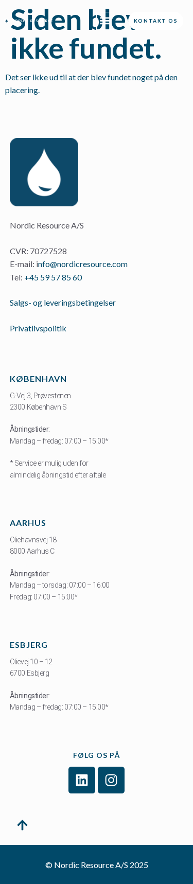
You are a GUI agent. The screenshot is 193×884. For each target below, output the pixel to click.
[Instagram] (111, 780)
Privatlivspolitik (38, 328)
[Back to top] (22, 827)
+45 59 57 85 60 (53, 277)
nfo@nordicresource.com (83, 264)
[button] (105, 21)
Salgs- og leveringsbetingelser (63, 302)
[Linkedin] (81, 780)
